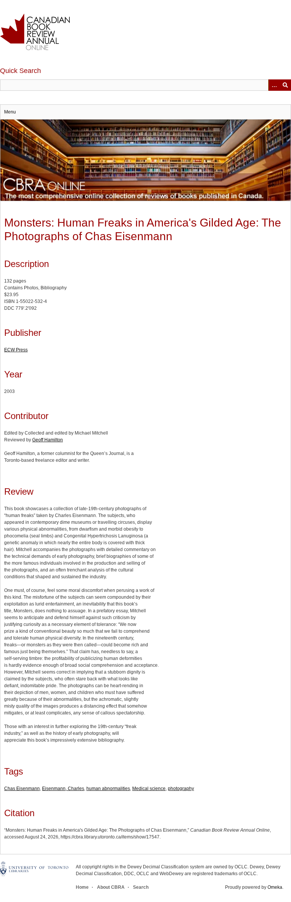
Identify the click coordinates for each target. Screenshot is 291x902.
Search (141, 887)
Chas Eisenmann (22, 788)
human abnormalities (108, 788)
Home (82, 887)
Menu (10, 112)
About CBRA (111, 887)
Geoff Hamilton (47, 439)
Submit (285, 85)
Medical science (149, 788)
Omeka (275, 887)
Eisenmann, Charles (63, 788)
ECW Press (16, 349)
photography (181, 788)
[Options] (274, 85)
